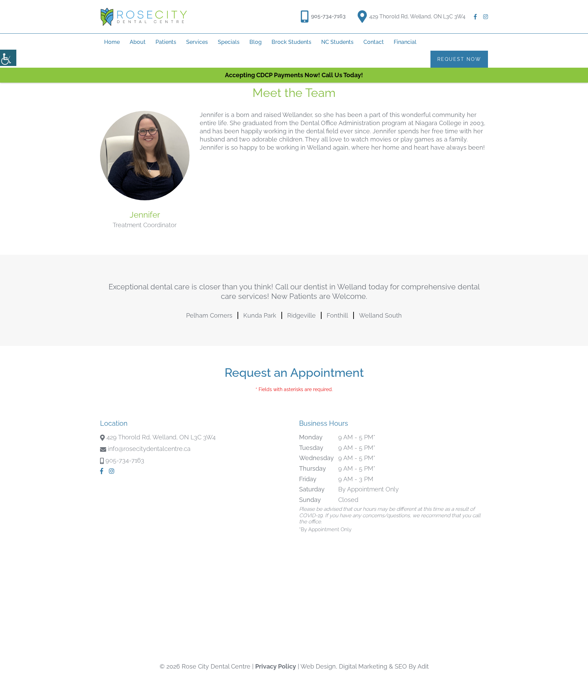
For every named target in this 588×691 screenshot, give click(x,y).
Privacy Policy (275, 666)
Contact (373, 42)
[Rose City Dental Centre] (143, 16)
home (112, 42)
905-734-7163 (328, 16)
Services (197, 42)
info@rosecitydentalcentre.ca (149, 448)
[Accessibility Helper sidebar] (8, 58)
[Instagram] (485, 16)
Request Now (459, 59)
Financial (405, 42)
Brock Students (291, 42)
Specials (229, 42)
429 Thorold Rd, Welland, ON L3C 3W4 (417, 16)
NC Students (337, 42)
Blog (255, 42)
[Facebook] (475, 16)
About (138, 42)
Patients (166, 42)
